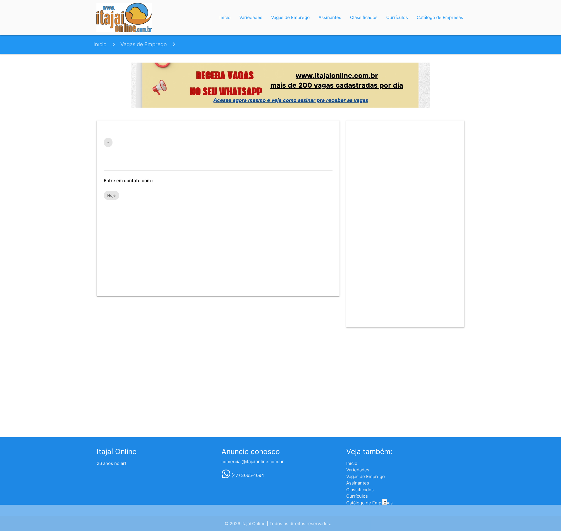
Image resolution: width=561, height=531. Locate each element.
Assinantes (329, 17)
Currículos (397, 17)
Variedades (250, 17)
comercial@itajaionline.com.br (252, 461)
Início (225, 17)
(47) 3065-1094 (247, 475)
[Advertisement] (218, 245)
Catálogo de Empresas (440, 17)
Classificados (364, 17)
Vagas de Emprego (290, 17)
